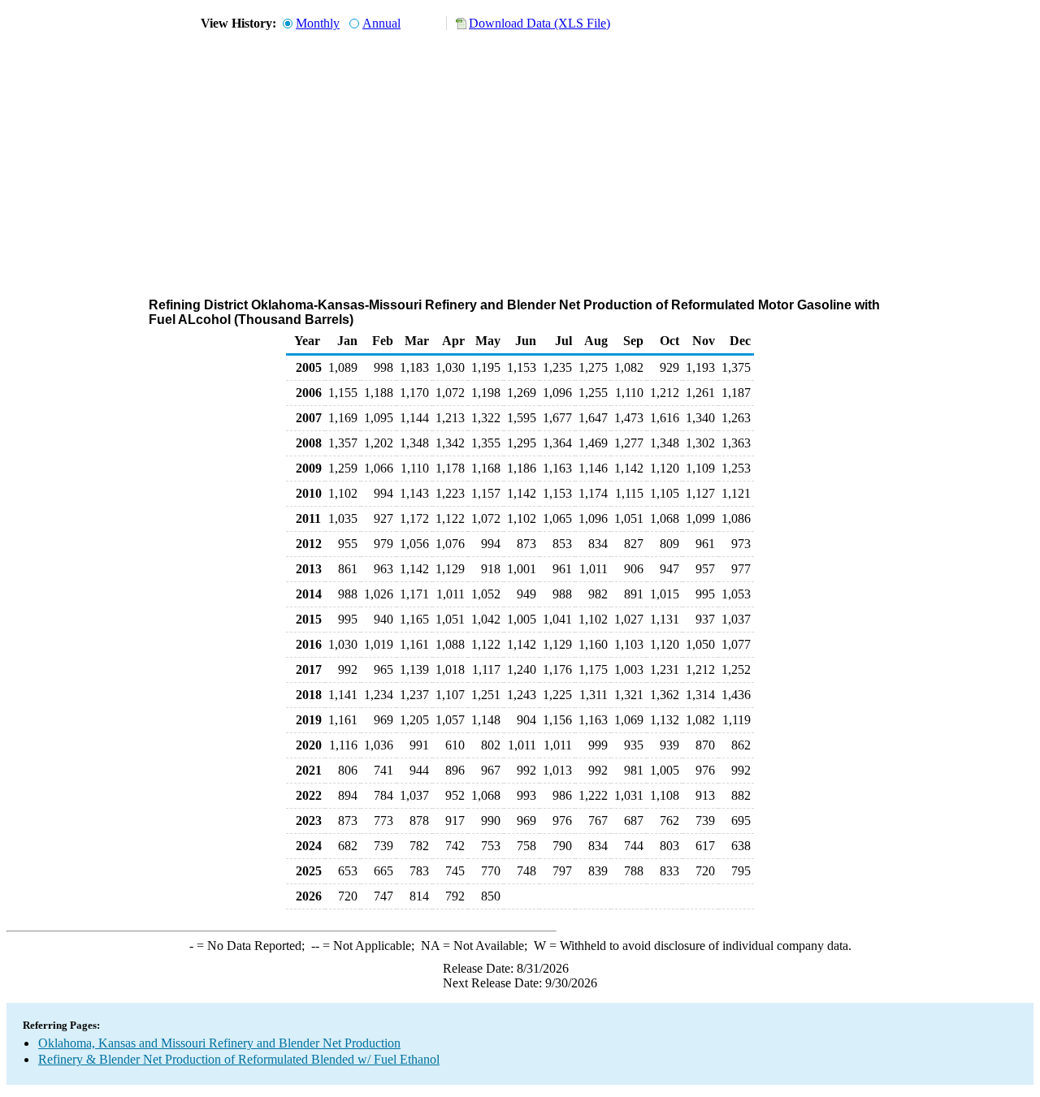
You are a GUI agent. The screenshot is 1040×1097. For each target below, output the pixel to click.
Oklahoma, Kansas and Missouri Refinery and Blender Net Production (219, 1043)
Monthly (318, 23)
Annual (381, 23)
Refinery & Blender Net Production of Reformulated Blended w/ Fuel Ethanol (239, 1059)
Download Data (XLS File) (539, 23)
